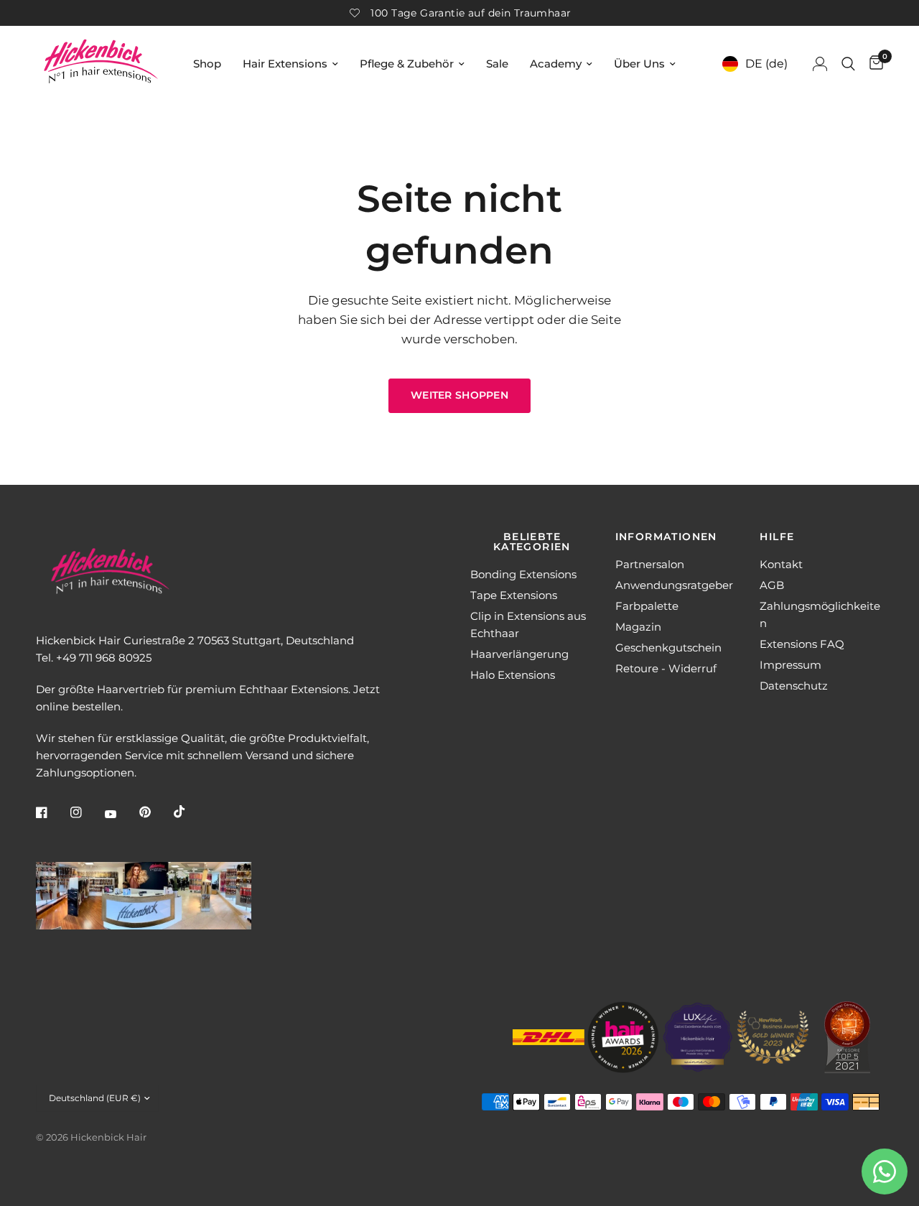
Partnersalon (649, 564)
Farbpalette (646, 606)
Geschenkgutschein (668, 647)
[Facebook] (51, 812)
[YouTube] (120, 814)
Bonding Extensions (523, 574)
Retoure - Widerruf (666, 668)
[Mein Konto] (820, 63)
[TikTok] (189, 811)
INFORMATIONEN (666, 537)
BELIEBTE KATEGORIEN (532, 542)
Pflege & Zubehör (407, 63)
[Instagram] (86, 812)
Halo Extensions (512, 675)
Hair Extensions (285, 63)
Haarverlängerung (519, 654)
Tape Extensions (513, 595)
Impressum (790, 665)
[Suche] (848, 63)
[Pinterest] (155, 812)
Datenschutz (794, 685)
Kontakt (781, 564)
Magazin (638, 627)
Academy (556, 63)
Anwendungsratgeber (674, 585)
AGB (772, 585)
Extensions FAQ (802, 644)
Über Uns (639, 63)
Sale (497, 63)
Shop (207, 63)
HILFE (777, 537)
